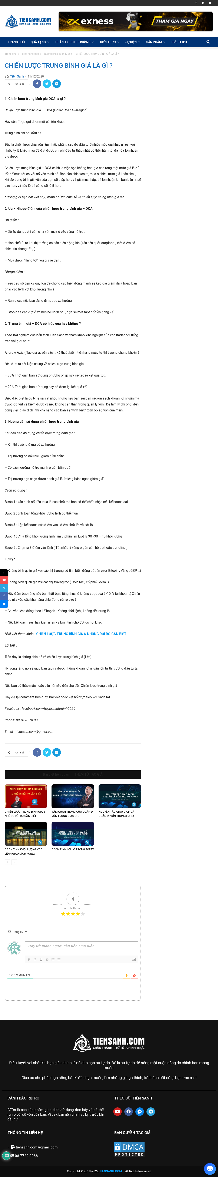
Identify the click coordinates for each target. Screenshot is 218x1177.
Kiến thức (108, 42)
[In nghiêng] (35, 959)
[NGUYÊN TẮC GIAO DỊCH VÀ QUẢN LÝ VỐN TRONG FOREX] (120, 796)
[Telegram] (203, 3)
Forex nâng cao (30, 53)
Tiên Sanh (17, 76)
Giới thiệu (179, 42)
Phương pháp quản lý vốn (57, 53)
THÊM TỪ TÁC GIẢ (88, 774)
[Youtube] (210, 3)
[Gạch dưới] (41, 959)
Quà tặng (38, 42)
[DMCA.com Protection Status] (129, 1156)
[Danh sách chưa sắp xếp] (59, 959)
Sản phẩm (154, 42)
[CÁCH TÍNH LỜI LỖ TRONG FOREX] (73, 834)
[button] (208, 42)
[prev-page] (7, 862)
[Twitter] (47, 83)
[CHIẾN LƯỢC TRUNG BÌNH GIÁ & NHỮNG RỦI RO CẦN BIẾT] (26, 796)
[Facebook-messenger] (139, 1111)
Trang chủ (16, 42)
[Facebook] (196, 3)
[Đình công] (47, 959)
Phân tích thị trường (72, 42)
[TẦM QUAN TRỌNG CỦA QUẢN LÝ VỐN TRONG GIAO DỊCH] (73, 796)
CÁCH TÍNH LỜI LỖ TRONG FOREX (73, 849)
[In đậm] (29, 959)
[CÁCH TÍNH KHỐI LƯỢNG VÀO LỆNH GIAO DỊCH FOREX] (26, 834)
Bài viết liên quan (56, 774)
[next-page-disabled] (14, 862)
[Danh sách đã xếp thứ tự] (53, 959)
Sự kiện (131, 42)
